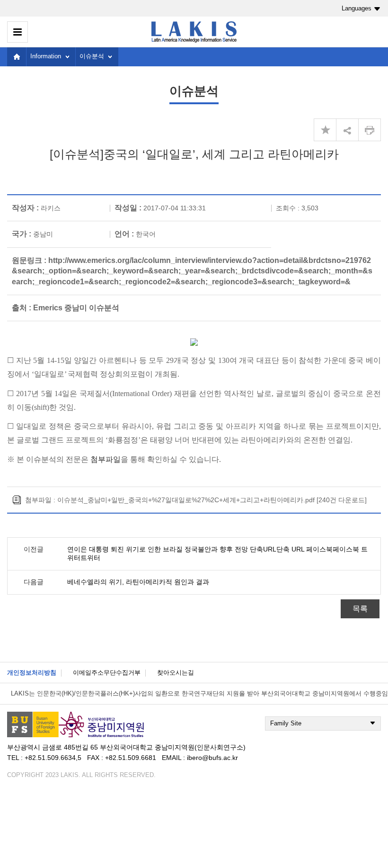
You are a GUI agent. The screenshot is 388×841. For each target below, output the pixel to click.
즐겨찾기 (325, 130)
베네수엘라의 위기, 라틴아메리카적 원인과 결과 (138, 582)
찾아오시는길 (175, 672)
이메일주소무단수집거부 (107, 672)
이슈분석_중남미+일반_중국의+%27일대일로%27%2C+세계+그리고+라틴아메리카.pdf (186, 500)
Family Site (285, 723)
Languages (356, 8)
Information (45, 56)
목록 (360, 609)
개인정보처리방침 (31, 672)
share (347, 130)
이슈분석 (91, 56)
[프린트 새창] (369, 130)
